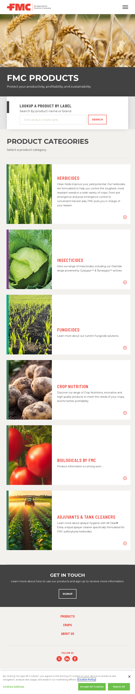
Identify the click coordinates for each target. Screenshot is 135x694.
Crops (67, 625)
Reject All (119, 686)
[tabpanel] (67, 55)
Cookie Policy (86, 679)
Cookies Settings (13, 686)
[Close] (129, 676)
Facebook (75, 659)
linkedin (67, 659)
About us (67, 634)
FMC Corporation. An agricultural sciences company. (52, 7)
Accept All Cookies (92, 686)
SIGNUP (68, 593)
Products (67, 616)
